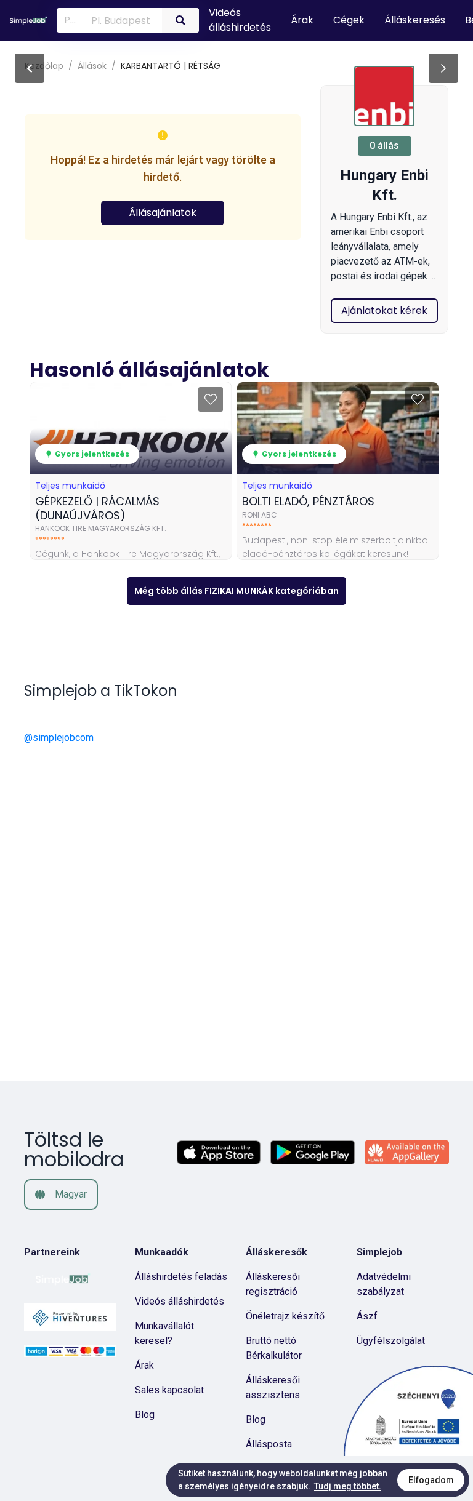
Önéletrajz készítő (285, 1316)
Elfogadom (431, 1480)
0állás (384, 145)
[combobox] (120, 19)
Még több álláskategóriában (236, 591)
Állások (92, 66)
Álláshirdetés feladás (181, 1277)
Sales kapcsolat (169, 1390)
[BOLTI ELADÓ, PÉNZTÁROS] (443, 68)
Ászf (367, 1316)
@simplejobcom (59, 737)
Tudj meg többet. (347, 1486)
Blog (145, 1414)
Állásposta (269, 1444)
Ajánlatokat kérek (384, 310)
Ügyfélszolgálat (391, 1341)
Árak (144, 1365)
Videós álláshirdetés (179, 1301)
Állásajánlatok (162, 213)
